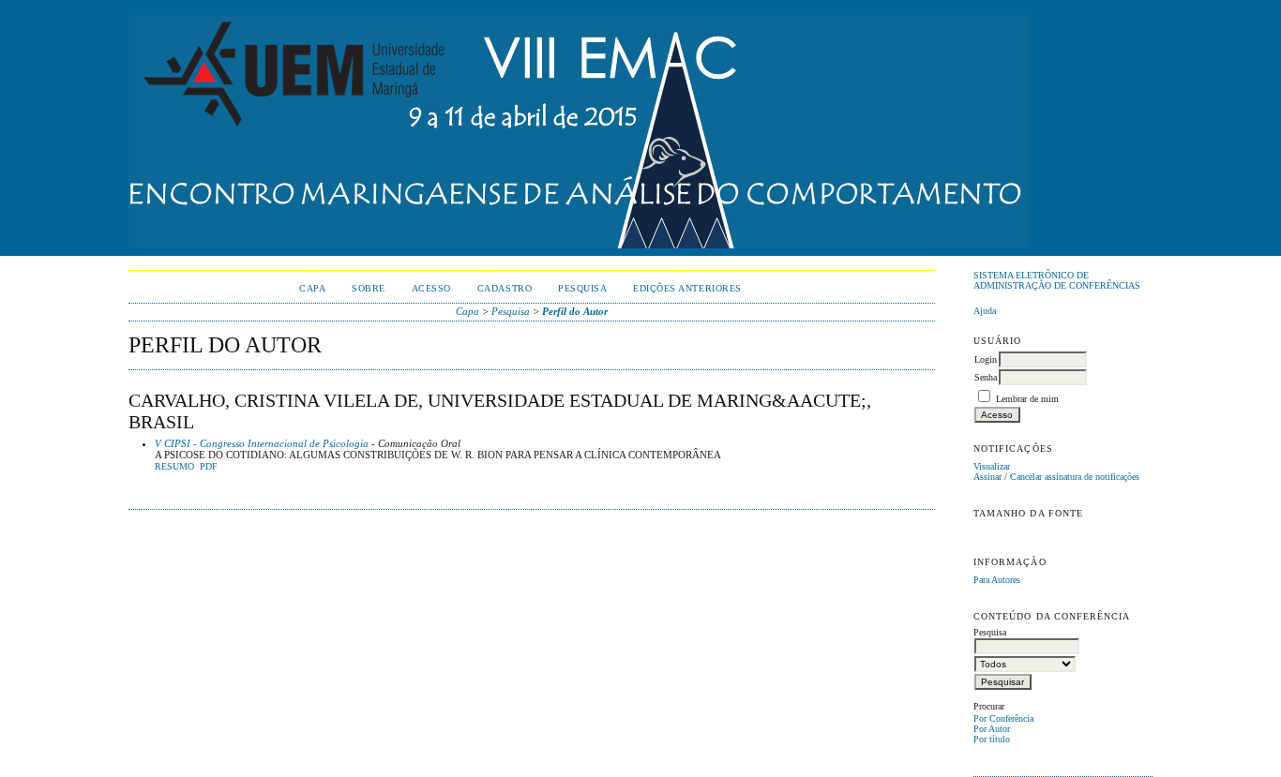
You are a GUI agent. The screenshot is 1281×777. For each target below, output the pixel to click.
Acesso (431, 288)
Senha (985, 377)
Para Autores (996, 580)
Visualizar (991, 466)
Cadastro (504, 288)
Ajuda (984, 311)
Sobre (368, 288)
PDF (209, 466)
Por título (991, 739)
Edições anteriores (687, 288)
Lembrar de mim (1027, 399)
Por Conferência (1003, 718)
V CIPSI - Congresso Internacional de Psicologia (262, 443)
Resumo (174, 466)
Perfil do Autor (575, 311)
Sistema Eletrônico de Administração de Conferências (1056, 280)
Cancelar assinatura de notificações (1074, 476)
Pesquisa (582, 288)
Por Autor (991, 729)
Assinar (987, 476)
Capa (312, 288)
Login (985, 359)
